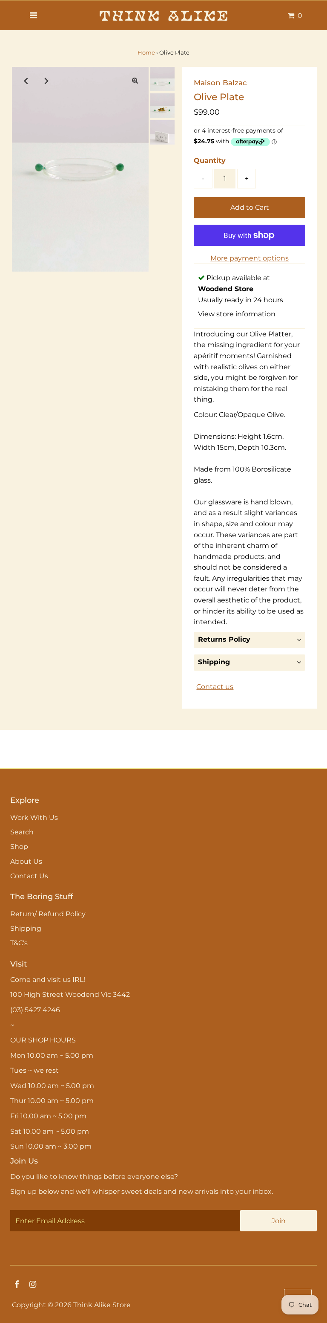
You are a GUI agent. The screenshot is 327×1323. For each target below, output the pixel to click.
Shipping (214, 662)
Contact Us (29, 876)
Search (22, 832)
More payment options (249, 258)
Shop (19, 846)
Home (146, 52)
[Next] (46, 80)
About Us (26, 861)
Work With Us (34, 817)
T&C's (19, 943)
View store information (236, 314)
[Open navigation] (33, 15)
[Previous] (25, 80)
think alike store (102, 1305)
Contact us (214, 687)
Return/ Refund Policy (48, 914)
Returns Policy (224, 639)
